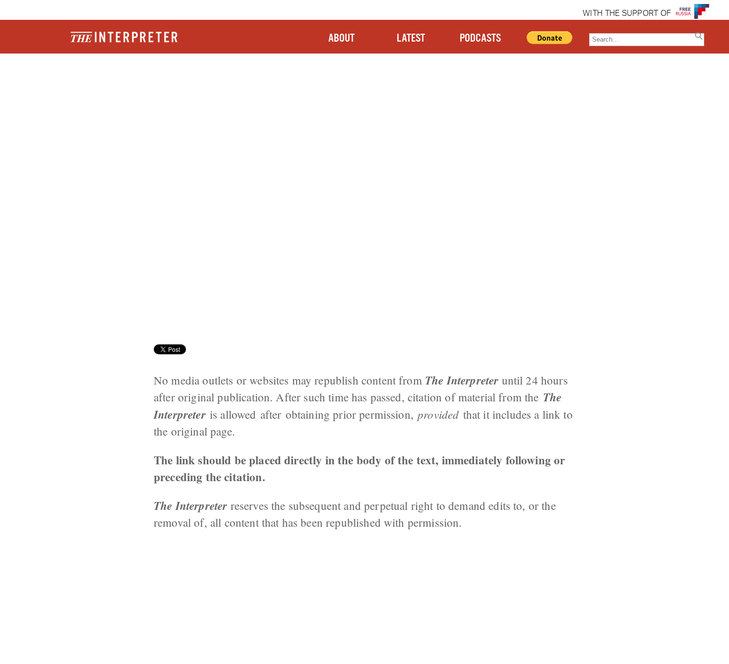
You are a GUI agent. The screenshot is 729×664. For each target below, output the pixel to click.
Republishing (155, 91)
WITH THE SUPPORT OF (627, 13)
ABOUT (341, 38)
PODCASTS (480, 38)
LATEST (411, 38)
